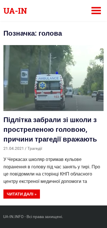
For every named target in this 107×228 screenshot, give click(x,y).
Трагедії (34, 148)
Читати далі (20, 194)
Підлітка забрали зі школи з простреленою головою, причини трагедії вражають (50, 129)
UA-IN (15, 10)
